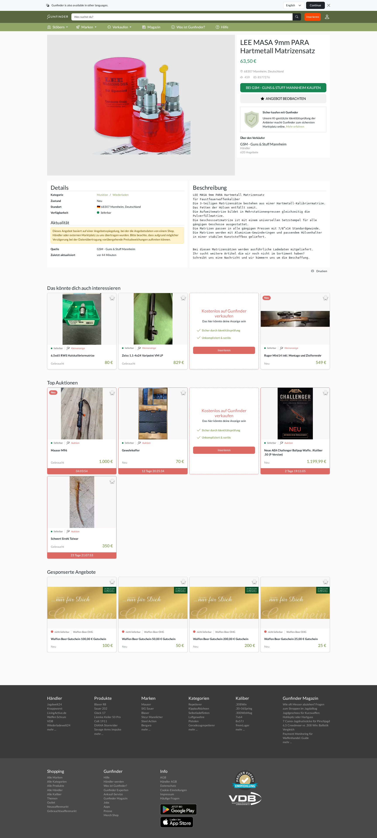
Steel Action (148, 721)
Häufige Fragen (169, 798)
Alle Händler (55, 790)
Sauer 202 (100, 708)
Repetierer (195, 704)
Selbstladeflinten (198, 713)
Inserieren (312, 17)
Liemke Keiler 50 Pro (107, 717)
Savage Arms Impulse (107, 729)
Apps (107, 806)
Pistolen (193, 721)
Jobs (106, 802)
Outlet (51, 802)
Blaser (145, 713)
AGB (163, 777)
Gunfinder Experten (116, 790)
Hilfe (224, 27)
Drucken (321, 271)
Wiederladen (121, 194)
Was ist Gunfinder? (191, 27)
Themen (52, 798)
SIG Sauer (147, 708)
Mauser (146, 704)
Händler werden (114, 781)
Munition (102, 194)
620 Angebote (249, 152)
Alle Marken (54, 777)
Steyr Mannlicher (152, 717)
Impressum (167, 794)
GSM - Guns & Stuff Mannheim (263, 144)
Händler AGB (168, 781)
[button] (325, 17)
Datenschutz (168, 785)
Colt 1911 (100, 721)
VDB (50, 721)
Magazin (153, 27)
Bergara (146, 725)
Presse (108, 811)
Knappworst (54, 708)
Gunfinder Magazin (115, 798)
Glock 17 (100, 713)
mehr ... (51, 729)
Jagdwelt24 (54, 704)
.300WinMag (244, 713)
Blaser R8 (100, 704)
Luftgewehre (196, 717)
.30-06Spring (244, 708)
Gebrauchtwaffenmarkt (62, 811)
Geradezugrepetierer (201, 725)
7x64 (239, 717)
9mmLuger (242, 725)
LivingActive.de (56, 713)
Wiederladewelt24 (58, 725)
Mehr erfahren (295, 126)
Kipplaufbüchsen (198, 708)
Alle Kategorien (57, 781)
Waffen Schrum (56, 717)
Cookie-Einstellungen (173, 790)
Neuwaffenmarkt (58, 806)
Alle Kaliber (54, 794)
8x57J (240, 721)
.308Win (241, 704)
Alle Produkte (55, 785)
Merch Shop (111, 815)
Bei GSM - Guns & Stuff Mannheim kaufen (283, 87)
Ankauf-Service (113, 794)
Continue (315, 5)
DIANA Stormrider (106, 725)
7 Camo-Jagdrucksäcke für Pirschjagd (306, 721)
